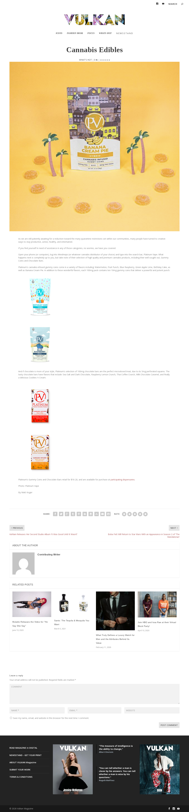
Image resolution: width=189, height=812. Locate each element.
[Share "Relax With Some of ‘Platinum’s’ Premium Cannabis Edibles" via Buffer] (91, 514)
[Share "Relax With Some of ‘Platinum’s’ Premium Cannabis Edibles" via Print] (108, 514)
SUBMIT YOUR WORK (19, 769)
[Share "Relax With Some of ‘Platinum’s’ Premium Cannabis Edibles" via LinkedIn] (85, 514)
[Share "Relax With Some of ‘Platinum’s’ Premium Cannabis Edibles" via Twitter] (61, 514)
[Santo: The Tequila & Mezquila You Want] (73, 603)
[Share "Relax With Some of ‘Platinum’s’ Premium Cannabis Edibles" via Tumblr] (73, 514)
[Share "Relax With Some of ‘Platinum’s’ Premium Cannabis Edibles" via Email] (102, 514)
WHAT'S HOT (85, 59)
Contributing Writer (49, 554)
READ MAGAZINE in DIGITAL (23, 747)
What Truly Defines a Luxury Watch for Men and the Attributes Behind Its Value (115, 639)
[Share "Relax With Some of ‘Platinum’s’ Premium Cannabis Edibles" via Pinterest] (79, 514)
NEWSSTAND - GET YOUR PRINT (25, 755)
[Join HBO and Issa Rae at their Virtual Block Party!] (157, 604)
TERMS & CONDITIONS (20, 776)
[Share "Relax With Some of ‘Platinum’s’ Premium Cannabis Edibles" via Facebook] (55, 514)
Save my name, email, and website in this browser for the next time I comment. (51, 718)
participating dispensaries (122, 479)
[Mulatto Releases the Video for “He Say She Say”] (31, 604)
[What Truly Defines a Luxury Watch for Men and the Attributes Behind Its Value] (115, 610)
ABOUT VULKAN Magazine (22, 762)
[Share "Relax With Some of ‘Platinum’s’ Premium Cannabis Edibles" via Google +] (67, 514)
